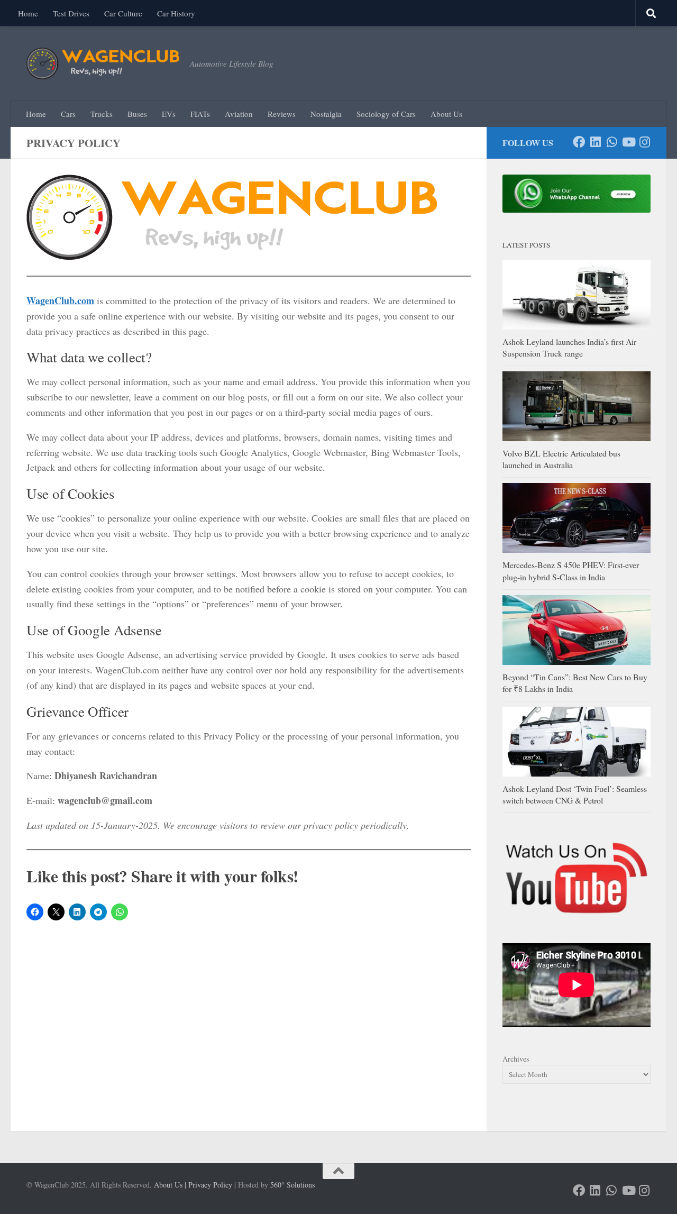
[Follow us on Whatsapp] (612, 142)
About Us (446, 113)
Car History (176, 13)
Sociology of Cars (386, 113)
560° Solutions (292, 1185)
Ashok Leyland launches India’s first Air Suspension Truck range (569, 347)
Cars (68, 113)
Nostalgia (326, 113)
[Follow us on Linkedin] (595, 142)
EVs (169, 113)
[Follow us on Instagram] (644, 142)
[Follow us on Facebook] (579, 142)
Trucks (101, 113)
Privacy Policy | (212, 1185)
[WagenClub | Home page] (102, 63)
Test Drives (71, 13)
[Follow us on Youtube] (628, 142)
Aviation (239, 113)
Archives (515, 1059)
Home (28, 13)
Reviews (282, 113)
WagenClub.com (60, 300)
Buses (137, 113)
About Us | (170, 1185)
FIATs (200, 113)
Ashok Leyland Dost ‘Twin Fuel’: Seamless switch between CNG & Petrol (574, 794)
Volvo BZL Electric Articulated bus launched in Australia (561, 459)
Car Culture (123, 13)
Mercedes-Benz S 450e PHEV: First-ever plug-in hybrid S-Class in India (570, 570)
